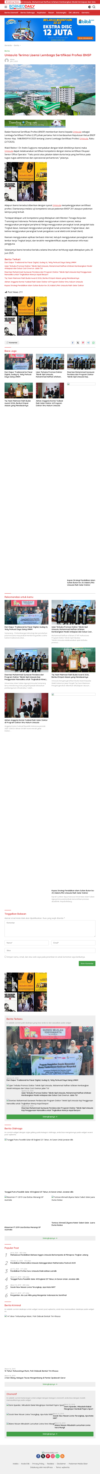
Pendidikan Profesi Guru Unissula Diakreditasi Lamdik (33, 1271)
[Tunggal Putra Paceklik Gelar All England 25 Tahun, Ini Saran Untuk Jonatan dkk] (50, 1163)
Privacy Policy (38, 1464)
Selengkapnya (49, 1117)
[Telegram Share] (88, 343)
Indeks (15, 1464)
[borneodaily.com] (22, 7)
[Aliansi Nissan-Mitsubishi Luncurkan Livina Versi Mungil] (31, 1423)
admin (12, 59)
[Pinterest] (48, 1456)
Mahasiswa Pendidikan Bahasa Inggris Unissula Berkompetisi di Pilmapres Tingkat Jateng (49, 1255)
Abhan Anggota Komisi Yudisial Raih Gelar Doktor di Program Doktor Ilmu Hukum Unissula (44, 282)
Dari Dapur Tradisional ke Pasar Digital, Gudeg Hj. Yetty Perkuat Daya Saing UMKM (40, 262)
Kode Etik (25, 1464)
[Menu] (6, 7)
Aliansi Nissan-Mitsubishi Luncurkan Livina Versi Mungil (72, 1426)
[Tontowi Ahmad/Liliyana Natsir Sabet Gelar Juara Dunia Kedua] (73, 1208)
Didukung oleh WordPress (41, 1467)
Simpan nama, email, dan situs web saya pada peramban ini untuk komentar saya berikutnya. (46, 957)
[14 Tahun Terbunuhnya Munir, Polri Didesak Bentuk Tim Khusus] (50, 1340)
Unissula (77, 131)
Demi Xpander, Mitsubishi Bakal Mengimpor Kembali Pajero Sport (78, 1407)
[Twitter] (43, 1456)
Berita (7, 51)
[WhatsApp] (57, 1456)
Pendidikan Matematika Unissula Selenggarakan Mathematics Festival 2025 (43, 1263)
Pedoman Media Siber (78, 1464)
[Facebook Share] (73, 343)
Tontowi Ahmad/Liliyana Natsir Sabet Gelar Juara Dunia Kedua (73, 1224)
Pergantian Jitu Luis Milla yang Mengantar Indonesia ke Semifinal (38, 1295)
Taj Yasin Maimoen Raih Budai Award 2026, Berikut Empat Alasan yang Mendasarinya (42, 278)
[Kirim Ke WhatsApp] (93, 343)
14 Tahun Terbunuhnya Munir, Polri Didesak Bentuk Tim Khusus (31, 1371)
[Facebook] (38, 1456)
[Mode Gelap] (89, 7)
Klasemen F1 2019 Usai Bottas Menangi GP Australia (23, 1228)
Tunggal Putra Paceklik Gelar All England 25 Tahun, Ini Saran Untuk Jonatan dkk (39, 1192)
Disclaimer (61, 1464)
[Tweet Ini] (78, 343)
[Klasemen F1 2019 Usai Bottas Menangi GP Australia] (26, 1210)
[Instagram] (53, 1456)
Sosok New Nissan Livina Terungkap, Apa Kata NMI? (32, 1287)
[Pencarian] (93, 7)
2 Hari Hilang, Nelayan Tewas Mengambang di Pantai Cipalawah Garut (35, 1378)
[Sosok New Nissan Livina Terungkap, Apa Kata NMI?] (30, 1414)
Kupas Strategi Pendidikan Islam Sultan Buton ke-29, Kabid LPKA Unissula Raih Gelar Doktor (44, 285)
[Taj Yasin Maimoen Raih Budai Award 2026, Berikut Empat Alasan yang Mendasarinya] (19, 390)
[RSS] (62, 1456)
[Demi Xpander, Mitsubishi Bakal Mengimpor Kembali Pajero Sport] (35, 1405)
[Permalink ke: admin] (7, 60)
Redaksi (50, 1464)
